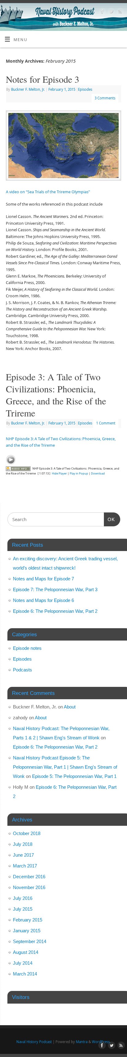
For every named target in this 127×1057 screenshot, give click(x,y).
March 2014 (25, 973)
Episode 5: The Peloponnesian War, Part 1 (74, 776)
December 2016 (29, 876)
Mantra (82, 1041)
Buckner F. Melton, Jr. (28, 89)
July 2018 (22, 844)
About (70, 706)
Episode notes (27, 648)
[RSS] (119, 12)
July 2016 (22, 898)
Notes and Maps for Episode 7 (43, 578)
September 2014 (29, 941)
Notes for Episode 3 (42, 79)
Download (98, 473)
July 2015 (22, 909)
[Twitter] (110, 12)
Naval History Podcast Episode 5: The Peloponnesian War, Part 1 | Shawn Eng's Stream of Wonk (65, 767)
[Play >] (11, 460)
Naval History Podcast (34, 1041)
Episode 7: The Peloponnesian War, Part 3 (55, 589)
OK (109, 519)
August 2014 (25, 952)
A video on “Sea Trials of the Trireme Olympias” (48, 191)
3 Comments (105, 98)
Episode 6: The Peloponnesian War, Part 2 (55, 611)
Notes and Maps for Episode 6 (43, 600)
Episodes (85, 89)
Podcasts (22, 669)
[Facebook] (101, 12)
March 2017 (25, 865)
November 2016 (29, 887)
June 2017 (23, 855)
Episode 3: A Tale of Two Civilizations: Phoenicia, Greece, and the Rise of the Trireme (56, 394)
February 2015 (27, 919)
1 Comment (105, 423)
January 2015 (26, 930)
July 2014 (22, 963)
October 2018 (26, 833)
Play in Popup (79, 473)
